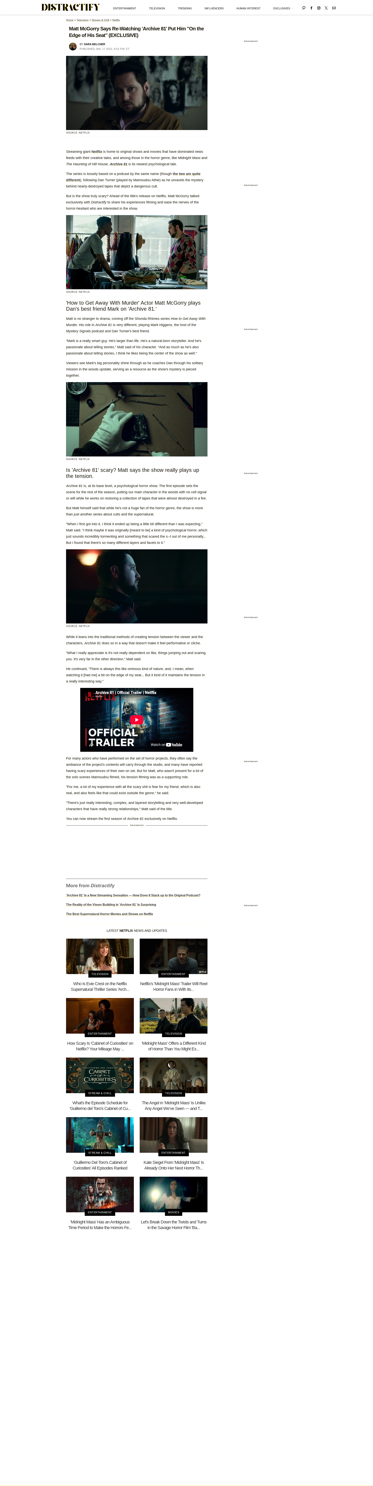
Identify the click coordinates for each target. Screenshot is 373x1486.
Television (157, 8)
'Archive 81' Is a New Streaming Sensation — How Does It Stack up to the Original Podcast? (133, 895)
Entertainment (124, 8)
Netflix (116, 20)
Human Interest (248, 8)
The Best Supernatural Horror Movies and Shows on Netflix (109, 914)
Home (69, 20)
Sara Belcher (94, 44)
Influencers (214, 8)
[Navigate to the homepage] (70, 7)
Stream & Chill (100, 20)
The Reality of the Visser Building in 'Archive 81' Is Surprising (111, 904)
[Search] (304, 7)
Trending (185, 8)
